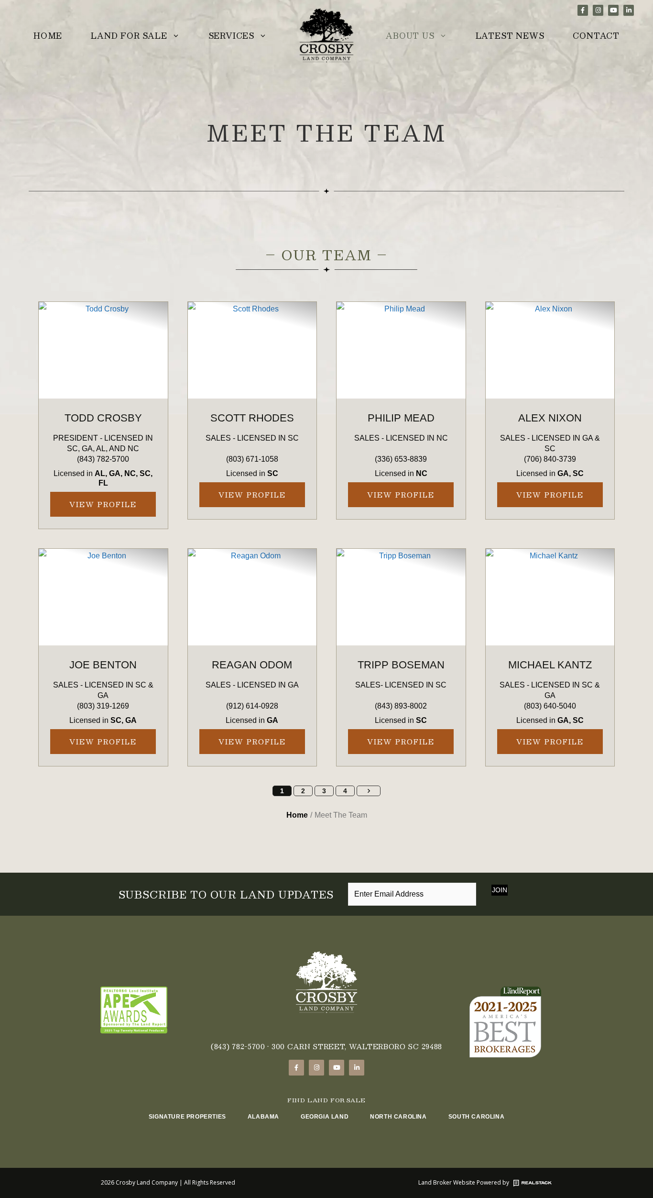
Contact (596, 35)
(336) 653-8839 (401, 459)
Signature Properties (187, 1116)
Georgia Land (324, 1116)
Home (47, 35)
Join (499, 890)
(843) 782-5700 (103, 459)
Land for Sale (129, 35)
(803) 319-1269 (103, 706)
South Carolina (476, 1116)
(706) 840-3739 (550, 459)
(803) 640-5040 (550, 706)
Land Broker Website (446, 1182)
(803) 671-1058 (252, 459)
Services (231, 35)
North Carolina (398, 1116)
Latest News (510, 35)
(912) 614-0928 (252, 706)
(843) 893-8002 (401, 706)
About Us (410, 35)
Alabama (263, 1116)
